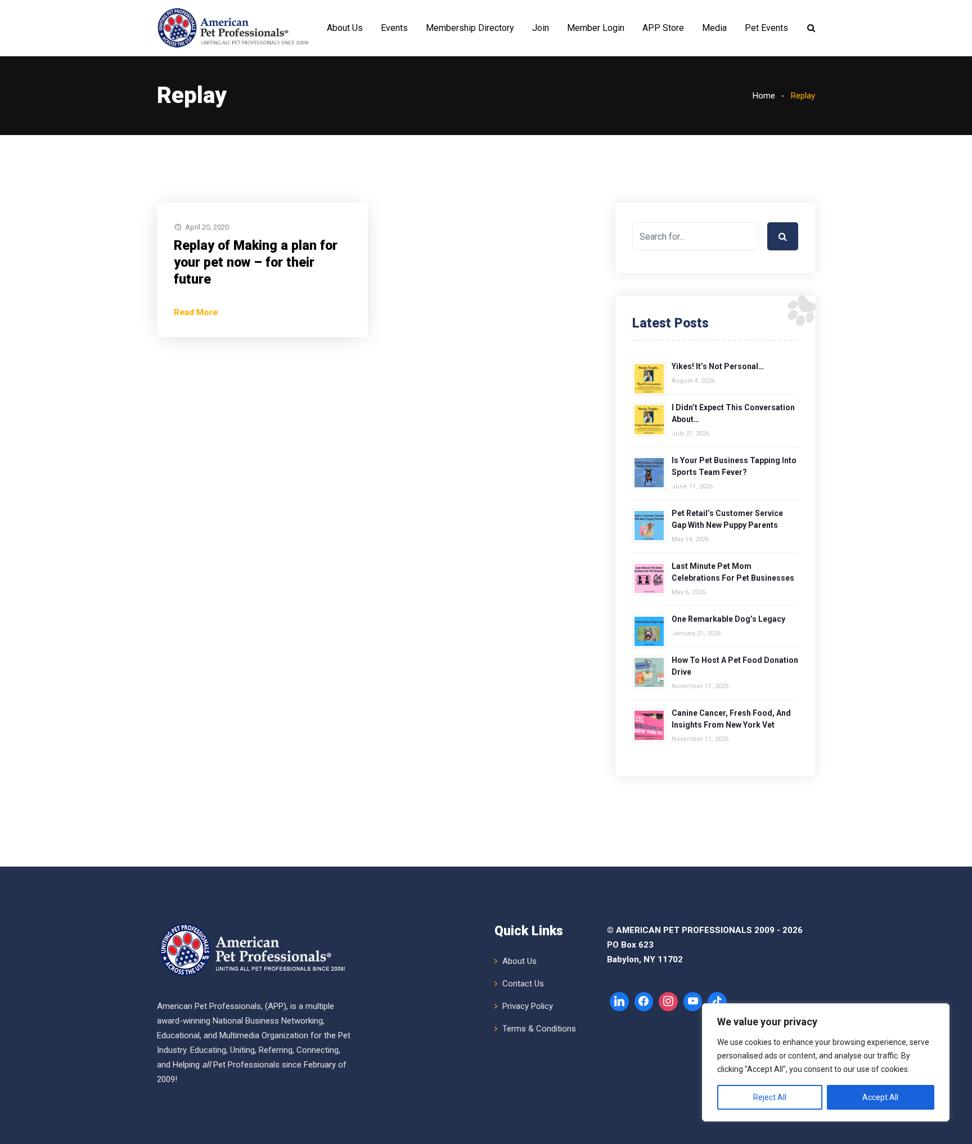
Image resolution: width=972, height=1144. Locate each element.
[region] (826, 1062)
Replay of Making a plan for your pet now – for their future (256, 262)
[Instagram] (668, 1001)
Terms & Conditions (539, 1029)
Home (764, 96)
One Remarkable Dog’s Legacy (728, 618)
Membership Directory (470, 28)
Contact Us (523, 984)
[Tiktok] (717, 1001)
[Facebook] (644, 1001)
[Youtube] (693, 1001)
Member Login (595, 28)
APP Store (663, 28)
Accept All (880, 1097)
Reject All (769, 1097)
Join (540, 28)
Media (714, 28)
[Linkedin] (619, 1001)
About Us (345, 28)
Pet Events (766, 28)
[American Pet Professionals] (234, 28)
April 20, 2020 (207, 227)
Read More (196, 312)
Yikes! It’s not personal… (718, 366)
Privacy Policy (527, 1006)
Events (394, 28)
